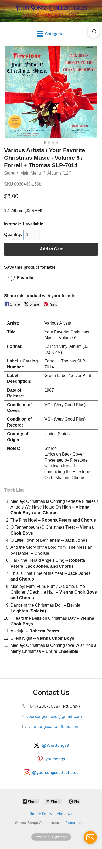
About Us (64, 813)
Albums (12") (59, 173)
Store (9, 173)
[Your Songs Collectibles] (51, 11)
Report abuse (76, 823)
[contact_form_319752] (90, 837)
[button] (22, 278)
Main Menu (30, 173)
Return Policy (41, 813)
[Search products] (93, 32)
